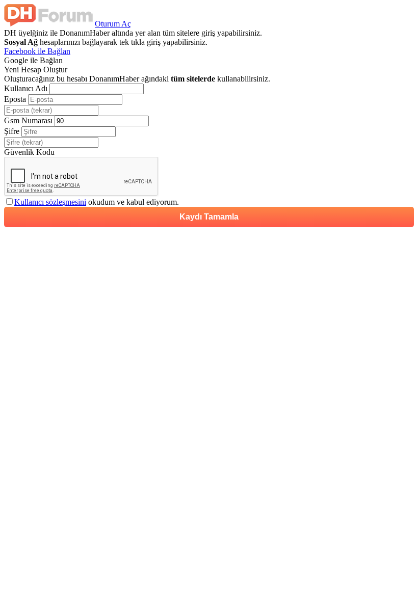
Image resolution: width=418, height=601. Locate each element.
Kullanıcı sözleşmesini (50, 202)
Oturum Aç (113, 23)
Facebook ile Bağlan (37, 51)
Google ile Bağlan (33, 60)
